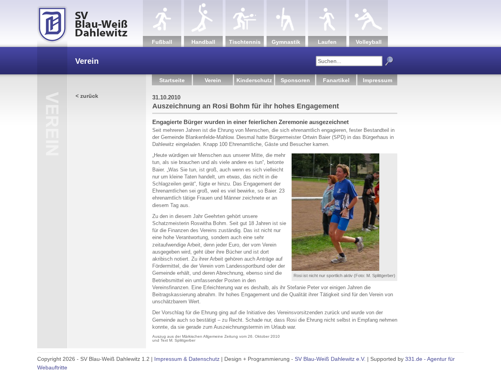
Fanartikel (336, 80)
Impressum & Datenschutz (187, 359)
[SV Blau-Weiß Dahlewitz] (90, 23)
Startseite (172, 80)
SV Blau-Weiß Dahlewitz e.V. (330, 359)
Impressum (377, 80)
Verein (213, 80)
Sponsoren (295, 80)
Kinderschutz (254, 80)
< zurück (87, 96)
